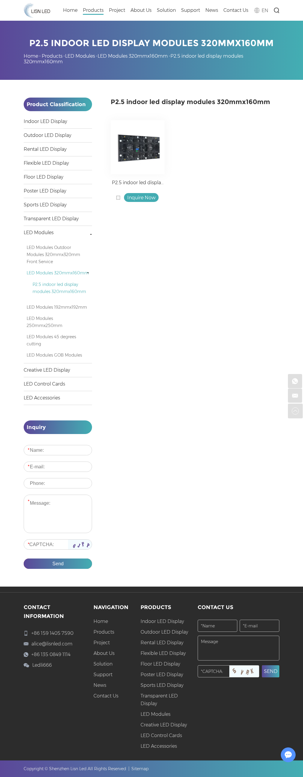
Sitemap (140, 768)
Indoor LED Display (45, 121)
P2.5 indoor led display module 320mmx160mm (137, 183)
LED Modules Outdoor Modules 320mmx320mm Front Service (53, 254)
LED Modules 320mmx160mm (133, 56)
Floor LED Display (43, 177)
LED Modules (80, 56)
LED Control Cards (44, 384)
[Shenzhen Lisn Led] (37, 10)
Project (117, 10)
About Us (141, 10)
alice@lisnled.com (51, 644)
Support (190, 10)
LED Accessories (42, 398)
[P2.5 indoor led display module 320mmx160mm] (138, 147)
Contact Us (235, 10)
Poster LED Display (45, 191)
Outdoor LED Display (47, 135)
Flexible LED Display (46, 163)
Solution (166, 10)
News (211, 10)
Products (93, 10)
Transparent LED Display (51, 218)
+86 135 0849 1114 (50, 654)
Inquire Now (141, 197)
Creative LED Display (47, 370)
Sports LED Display (45, 205)
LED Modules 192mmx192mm (57, 307)
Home (70, 10)
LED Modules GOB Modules (54, 355)
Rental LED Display (45, 149)
